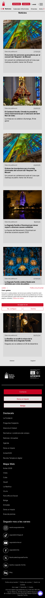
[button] (5, 288)
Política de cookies (18, 298)
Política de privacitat (36, 288)
